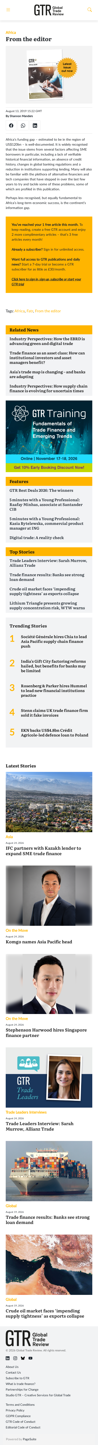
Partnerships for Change (22, 1389)
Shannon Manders (21, 116)
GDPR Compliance (18, 1416)
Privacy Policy (15, 1410)
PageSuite (29, 1439)
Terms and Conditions (20, 1404)
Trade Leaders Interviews (26, 1112)
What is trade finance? (20, 1384)
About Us (12, 1367)
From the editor (48, 311)
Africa (11, 33)
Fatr (30, 311)
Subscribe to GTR (17, 1378)
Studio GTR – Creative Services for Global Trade (38, 1395)
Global (11, 1206)
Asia (9, 837)
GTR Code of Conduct (20, 1421)
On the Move (17, 930)
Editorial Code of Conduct (23, 1427)
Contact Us (13, 1372)
